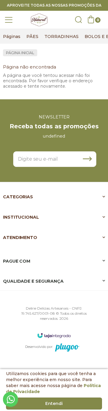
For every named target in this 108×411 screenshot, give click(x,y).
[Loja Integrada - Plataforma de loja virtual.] (54, 335)
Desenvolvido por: (39, 347)
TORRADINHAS (61, 36)
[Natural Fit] (39, 20)
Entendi (54, 403)
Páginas (11, 36)
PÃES (32, 36)
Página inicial (20, 53)
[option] (11, 36)
